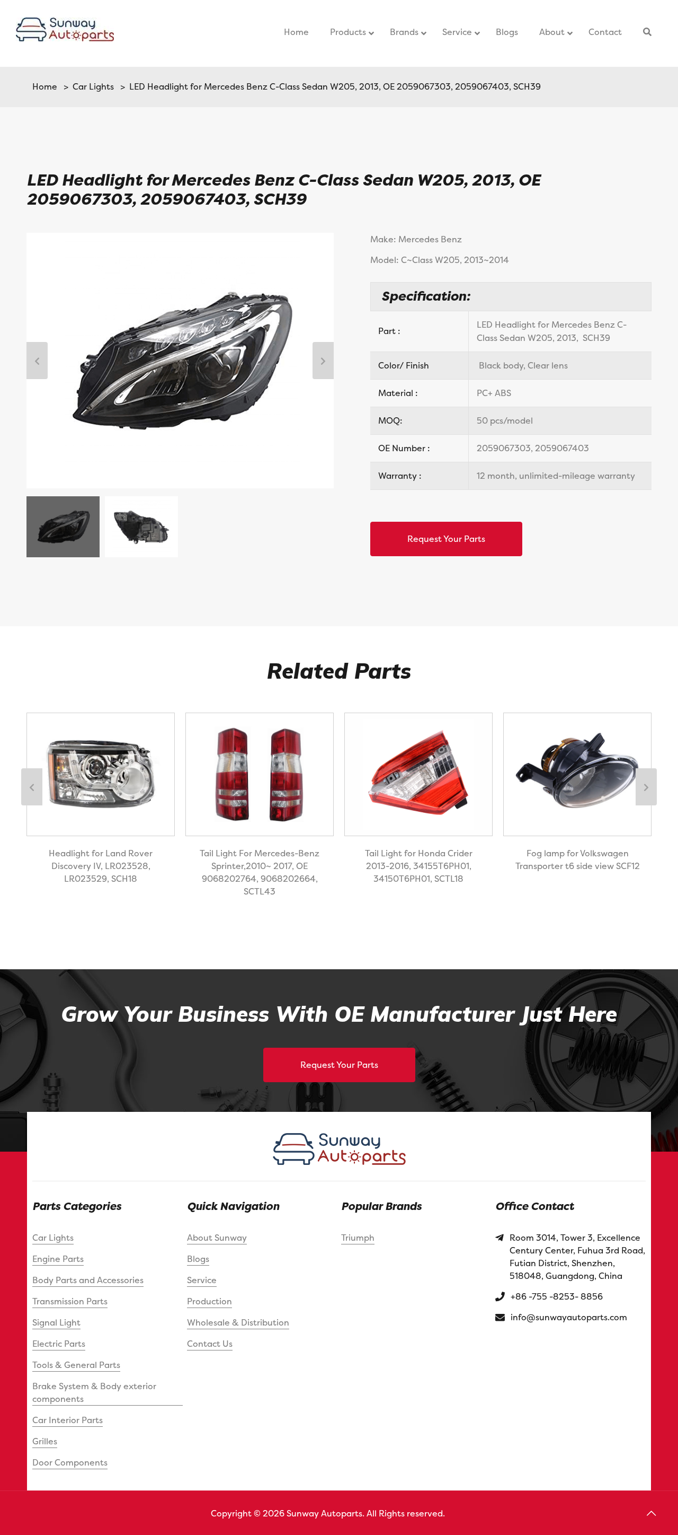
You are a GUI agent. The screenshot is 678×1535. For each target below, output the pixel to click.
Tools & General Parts (76, 1365)
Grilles (44, 1441)
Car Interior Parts (67, 1420)
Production (209, 1301)
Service (202, 1280)
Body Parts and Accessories (88, 1280)
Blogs (198, 1259)
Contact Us (210, 1343)
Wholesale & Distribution (238, 1322)
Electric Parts (58, 1343)
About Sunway (217, 1237)
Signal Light (56, 1322)
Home (44, 86)
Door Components (70, 1462)
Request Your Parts (446, 539)
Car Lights (91, 86)
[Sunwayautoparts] (65, 33)
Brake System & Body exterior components (94, 1392)
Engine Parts (58, 1259)
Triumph (357, 1237)
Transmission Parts (70, 1301)
